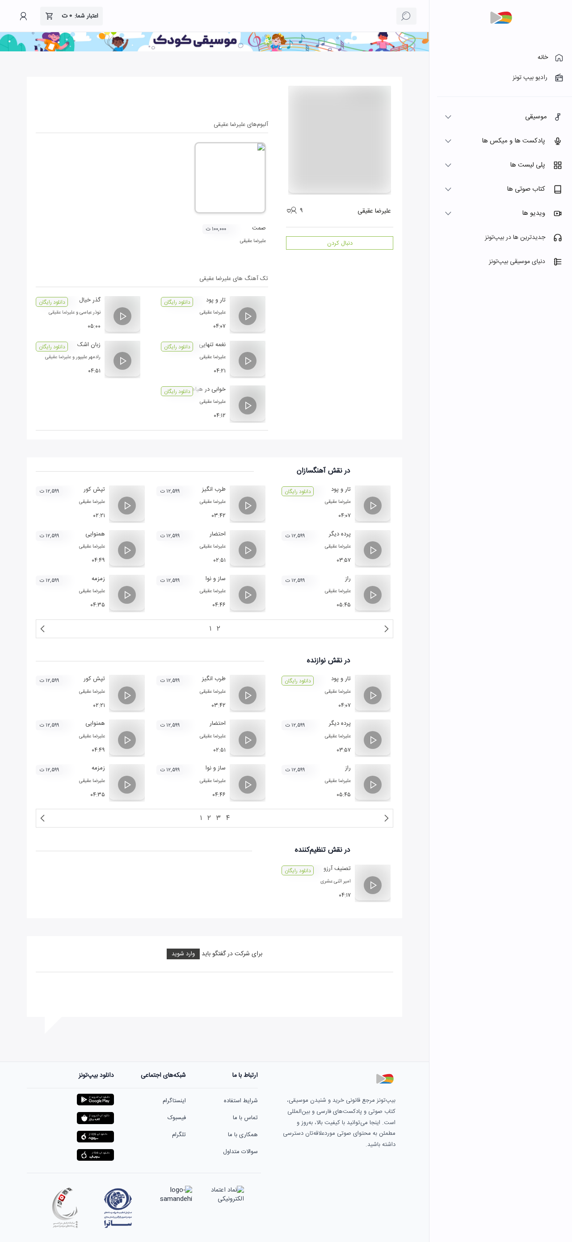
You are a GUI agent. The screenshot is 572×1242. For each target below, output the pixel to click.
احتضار (218, 534)
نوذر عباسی (90, 313)
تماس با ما (245, 1118)
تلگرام (179, 1135)
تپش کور (94, 489)
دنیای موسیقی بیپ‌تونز (517, 261)
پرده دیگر (340, 534)
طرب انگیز (214, 489)
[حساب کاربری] (23, 16)
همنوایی (95, 534)
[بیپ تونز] (501, 17)
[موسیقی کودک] (214, 50)
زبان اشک (89, 345)
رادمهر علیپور (88, 357)
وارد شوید (183, 954)
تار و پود (216, 300)
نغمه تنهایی (212, 345)
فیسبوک (177, 1118)
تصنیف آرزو (337, 869)
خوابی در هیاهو (207, 389)
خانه (543, 57)
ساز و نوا (216, 579)
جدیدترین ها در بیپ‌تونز (515, 237)
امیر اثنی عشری (335, 882)
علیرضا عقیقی (253, 241)
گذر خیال (90, 300)
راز (348, 579)
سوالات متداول (240, 1152)
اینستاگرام (174, 1101)
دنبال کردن (340, 243)
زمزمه (98, 579)
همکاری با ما (243, 1135)
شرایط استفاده (241, 1101)
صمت (259, 228)
